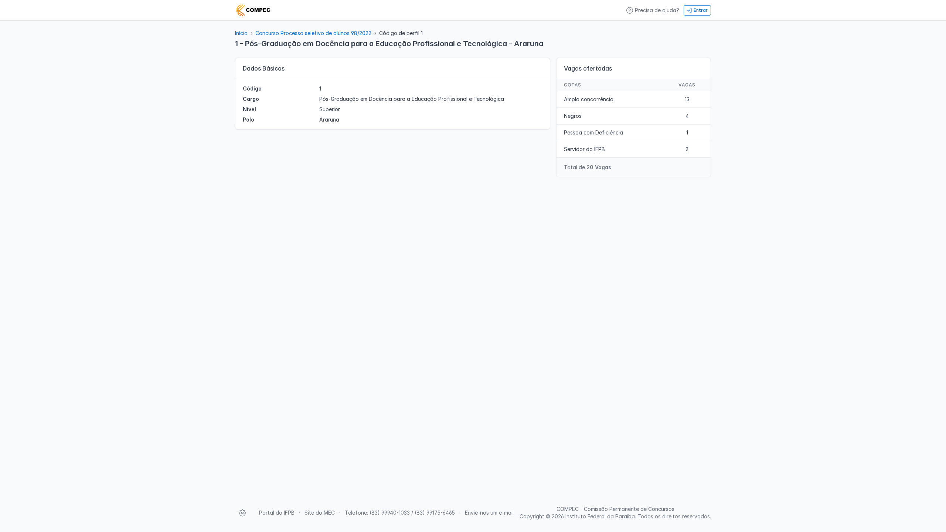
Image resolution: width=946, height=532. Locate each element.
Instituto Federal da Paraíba (600, 516)
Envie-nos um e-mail (489, 512)
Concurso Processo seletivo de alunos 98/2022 (313, 33)
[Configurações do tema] (242, 512)
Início (241, 33)
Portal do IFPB (277, 512)
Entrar (701, 10)
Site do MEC (319, 512)
